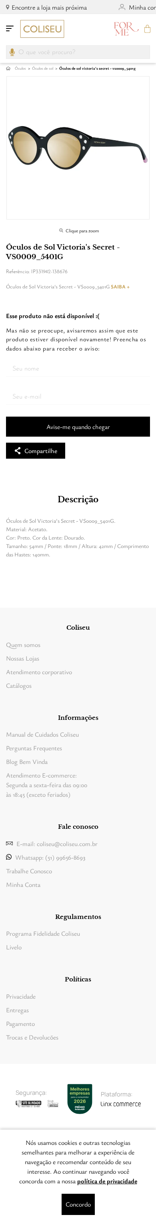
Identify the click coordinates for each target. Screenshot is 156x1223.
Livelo (14, 947)
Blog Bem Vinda (27, 761)
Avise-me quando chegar (78, 426)
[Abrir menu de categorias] (10, 29)
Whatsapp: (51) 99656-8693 (50, 857)
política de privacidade (107, 1181)
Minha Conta (23, 884)
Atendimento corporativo (39, 671)
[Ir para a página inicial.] (42, 29)
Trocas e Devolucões (32, 1037)
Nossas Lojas (22, 658)
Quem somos (23, 644)
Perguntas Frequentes (34, 747)
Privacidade (21, 996)
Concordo (78, 1204)
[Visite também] (126, 29)
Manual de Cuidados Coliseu (42, 734)
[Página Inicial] (8, 68)
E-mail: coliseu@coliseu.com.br (52, 843)
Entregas (17, 1009)
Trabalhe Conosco (29, 870)
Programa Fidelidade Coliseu (43, 933)
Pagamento (20, 1023)
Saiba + (120, 286)
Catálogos (19, 685)
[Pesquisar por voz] (12, 50)
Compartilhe (40, 450)
